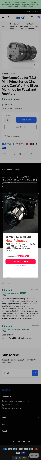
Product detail (21, 266)
